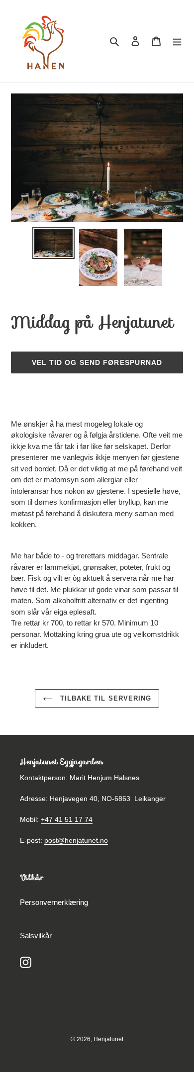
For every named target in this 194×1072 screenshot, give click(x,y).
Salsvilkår (36, 935)
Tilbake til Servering (104, 698)
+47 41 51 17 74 (67, 819)
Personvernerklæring (54, 902)
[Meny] (177, 41)
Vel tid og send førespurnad (97, 362)
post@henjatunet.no (76, 840)
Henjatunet (108, 1039)
